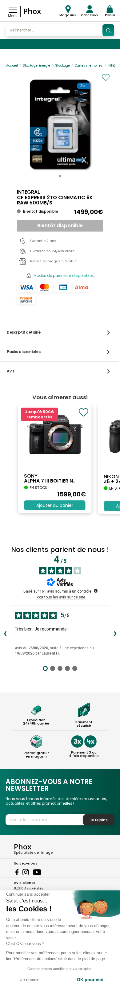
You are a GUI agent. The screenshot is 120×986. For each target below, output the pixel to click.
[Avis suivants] (115, 634)
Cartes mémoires (88, 65)
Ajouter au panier (54, 505)
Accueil (12, 65)
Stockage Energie (36, 65)
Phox (32, 11)
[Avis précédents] (5, 634)
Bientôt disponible (60, 225)
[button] (60, 176)
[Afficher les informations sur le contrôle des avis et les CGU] (95, 590)
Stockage (62, 65)
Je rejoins (99, 820)
